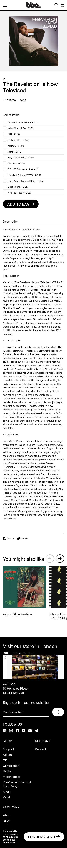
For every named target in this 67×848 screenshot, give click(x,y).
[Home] (33, 7)
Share (11, 538)
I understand (41, 836)
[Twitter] (37, 731)
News (6, 820)
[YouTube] (30, 731)
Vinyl (6, 797)
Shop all (8, 749)
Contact (40, 749)
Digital (7, 771)
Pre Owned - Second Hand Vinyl (17, 784)
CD (5, 760)
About (7, 815)
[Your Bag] (62, 5)
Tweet (25, 538)
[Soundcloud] (23, 731)
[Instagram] (11, 731)
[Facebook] (17, 731)
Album (7, 754)
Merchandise (12, 776)
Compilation (11, 765)
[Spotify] (4, 731)
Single (7, 792)
